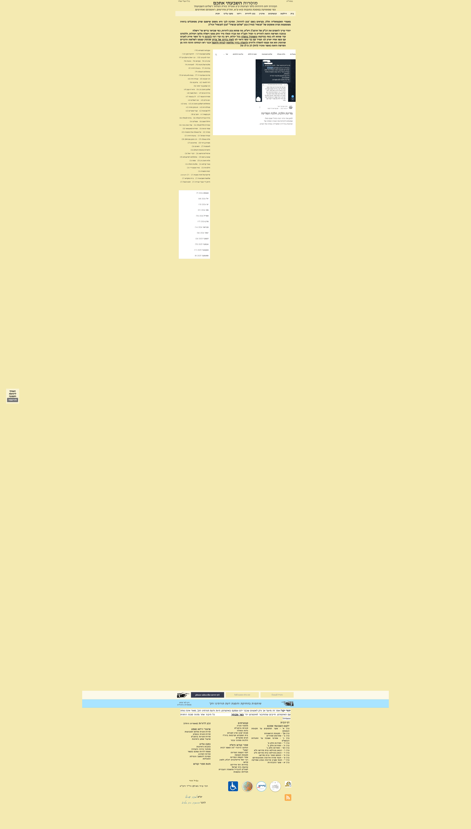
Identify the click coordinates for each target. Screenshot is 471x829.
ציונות (187, 61)
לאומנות (205, 146)
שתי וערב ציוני (185, 125)
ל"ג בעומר (191, 97)
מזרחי (206, 132)
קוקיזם (197, 61)
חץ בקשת (205, 114)
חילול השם (204, 122)
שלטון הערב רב (203, 90)
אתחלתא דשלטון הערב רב (199, 104)
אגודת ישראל (204, 136)
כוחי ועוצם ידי (193, 168)
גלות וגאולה (281, 54)
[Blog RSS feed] (288, 797)
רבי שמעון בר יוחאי (202, 86)
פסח (192, 161)
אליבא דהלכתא (238, 54)
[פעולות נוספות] (258, 107)
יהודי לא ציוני (203, 58)
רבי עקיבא (205, 79)
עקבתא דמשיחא (202, 51)
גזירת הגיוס (204, 93)
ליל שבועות (204, 111)
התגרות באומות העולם (200, 150)
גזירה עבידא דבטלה (201, 118)
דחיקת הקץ (188, 54)
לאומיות (189, 65)
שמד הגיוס (204, 129)
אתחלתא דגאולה (202, 72)
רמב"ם (195, 114)
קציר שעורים (192, 111)
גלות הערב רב (203, 161)
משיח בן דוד (204, 143)
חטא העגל (185, 182)
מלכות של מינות (203, 65)
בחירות (206, 68)
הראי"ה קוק (189, 90)
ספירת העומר (203, 97)
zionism (185, 175)
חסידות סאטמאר (190, 129)
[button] (216, 54)
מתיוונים (192, 143)
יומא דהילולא (252, 54)
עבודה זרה (193, 79)
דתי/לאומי (204, 82)
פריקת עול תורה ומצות (200, 175)
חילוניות (205, 168)
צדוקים (194, 82)
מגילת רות (205, 107)
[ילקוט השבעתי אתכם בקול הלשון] (288, 784)
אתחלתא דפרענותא (188, 157)
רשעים (196, 146)
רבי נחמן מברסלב (189, 139)
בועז (184, 104)
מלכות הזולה (191, 164)
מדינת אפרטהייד (202, 75)
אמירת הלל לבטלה (202, 125)
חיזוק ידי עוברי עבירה (201, 182)
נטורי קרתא (204, 164)
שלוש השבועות (267, 54)
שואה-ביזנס (204, 157)
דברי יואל (189, 154)
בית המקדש (188, 178)
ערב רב (206, 61)
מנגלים (194, 122)
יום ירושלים (193, 100)
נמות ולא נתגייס (186, 75)
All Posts (293, 54)
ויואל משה (192, 93)
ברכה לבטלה (185, 118)
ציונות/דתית (194, 68)
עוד (227, 54)
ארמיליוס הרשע (203, 154)
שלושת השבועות (202, 178)
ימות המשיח (204, 171)
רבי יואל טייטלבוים (187, 58)
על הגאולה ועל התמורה (191, 132)
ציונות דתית (190, 136)
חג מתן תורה (192, 107)
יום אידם (205, 100)
